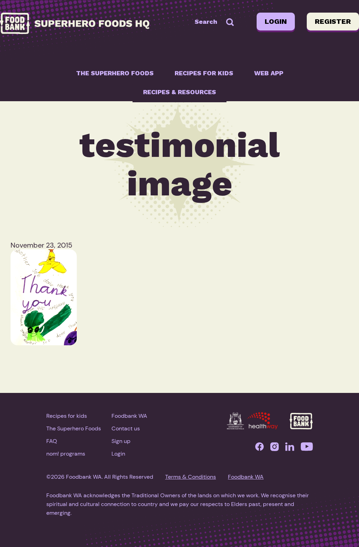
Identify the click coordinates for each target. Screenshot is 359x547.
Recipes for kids (204, 73)
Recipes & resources (179, 92)
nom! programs (65, 453)
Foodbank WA (129, 416)
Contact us (125, 428)
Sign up (120, 441)
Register (333, 21)
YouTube (307, 448)
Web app (268, 73)
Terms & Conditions (190, 476)
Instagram (274, 448)
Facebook (259, 448)
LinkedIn (289, 448)
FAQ (51, 441)
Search (206, 21)
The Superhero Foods (115, 73)
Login (276, 21)
